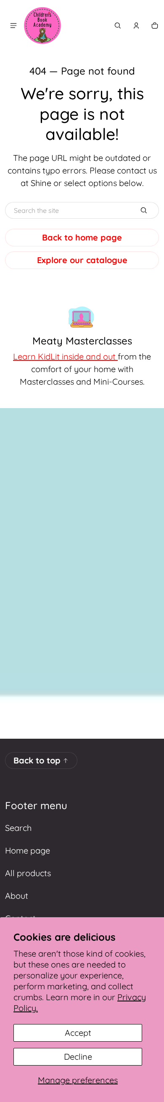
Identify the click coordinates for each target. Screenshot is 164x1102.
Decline (78, 1056)
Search (18, 828)
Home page (27, 850)
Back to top (37, 760)
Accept (78, 1032)
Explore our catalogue (82, 260)
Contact (20, 918)
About (16, 895)
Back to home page (82, 237)
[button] (117, 25)
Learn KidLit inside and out (65, 356)
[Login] (136, 25)
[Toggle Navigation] (13, 25)
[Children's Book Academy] (42, 25)
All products (28, 873)
